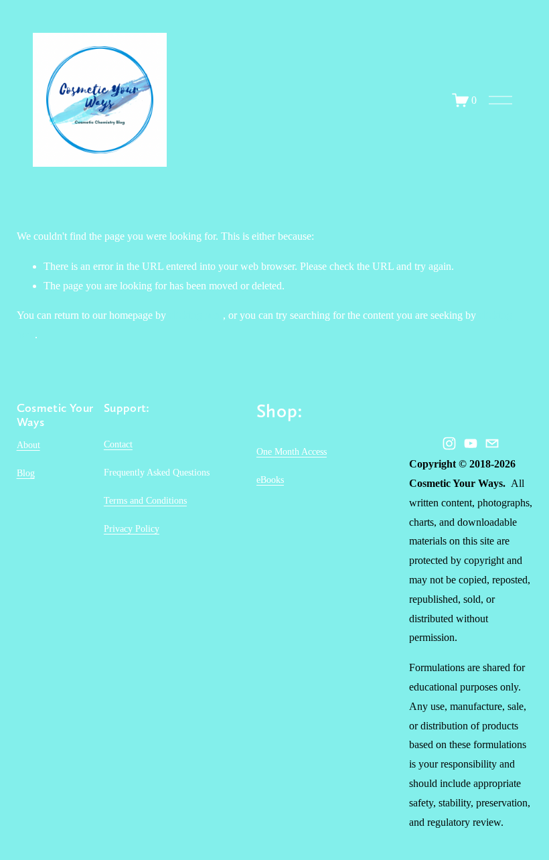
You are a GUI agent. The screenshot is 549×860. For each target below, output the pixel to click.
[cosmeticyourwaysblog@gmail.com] (492, 443)
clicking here (196, 315)
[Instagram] (449, 443)
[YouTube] (470, 443)
